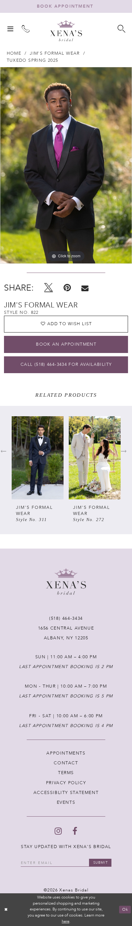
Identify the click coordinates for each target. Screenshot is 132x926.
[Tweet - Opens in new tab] (48, 288)
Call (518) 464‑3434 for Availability (66, 364)
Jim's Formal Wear (55, 53)
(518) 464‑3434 (66, 618)
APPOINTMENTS (65, 753)
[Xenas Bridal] (66, 30)
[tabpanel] (66, 165)
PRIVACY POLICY (66, 783)
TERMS (66, 773)
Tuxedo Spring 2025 (32, 60)
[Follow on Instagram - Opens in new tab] (58, 831)
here (65, 921)
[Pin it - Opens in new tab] (67, 288)
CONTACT (66, 763)
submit (100, 862)
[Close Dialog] (6, 909)
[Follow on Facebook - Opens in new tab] (74, 831)
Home (14, 53)
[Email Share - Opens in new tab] (84, 288)
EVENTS (66, 802)
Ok (125, 909)
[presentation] (38, 457)
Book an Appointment (66, 344)
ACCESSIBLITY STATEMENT (66, 793)
